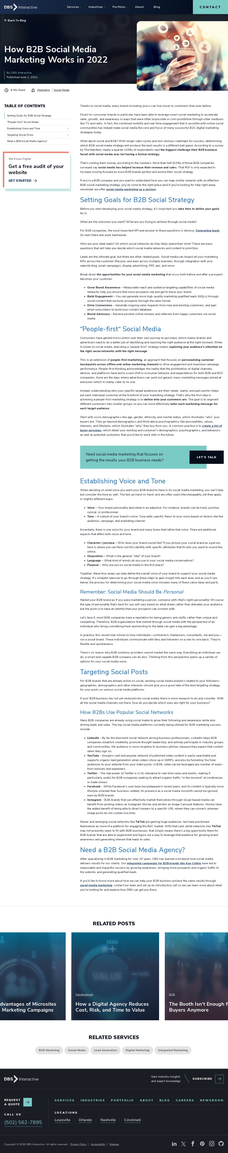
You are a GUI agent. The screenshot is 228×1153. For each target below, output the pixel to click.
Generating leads (207, 231)
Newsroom (212, 1100)
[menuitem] (73, 7)
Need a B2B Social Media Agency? (27, 141)
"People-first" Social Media (22, 122)
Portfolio (122, 1100)
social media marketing (96, 885)
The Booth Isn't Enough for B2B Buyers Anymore (159, 1007)
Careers (185, 1100)
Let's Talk (206, 457)
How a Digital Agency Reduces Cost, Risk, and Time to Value (64, 1007)
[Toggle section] (68, 128)
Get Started (20, 181)
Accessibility (98, 1144)
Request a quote (12, 1102)
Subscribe (202, 1079)
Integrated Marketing (173, 1050)
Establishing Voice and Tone (23, 128)
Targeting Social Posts (20, 135)
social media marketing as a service (130, 189)
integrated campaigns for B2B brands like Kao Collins (164, 863)
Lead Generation (105, 1050)
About (147, 1100)
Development (37, 995)
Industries (93, 1100)
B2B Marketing (49, 1050)
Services (65, 1100)
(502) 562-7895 (23, 1122)
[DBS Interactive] (21, 1079)
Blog (164, 1100)
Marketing (43, 90)
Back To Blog (17, 20)
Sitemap (114, 1144)
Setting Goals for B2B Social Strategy (29, 115)
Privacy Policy (78, 1144)
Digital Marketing (138, 1050)
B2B (125, 995)
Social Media (61, 90)
